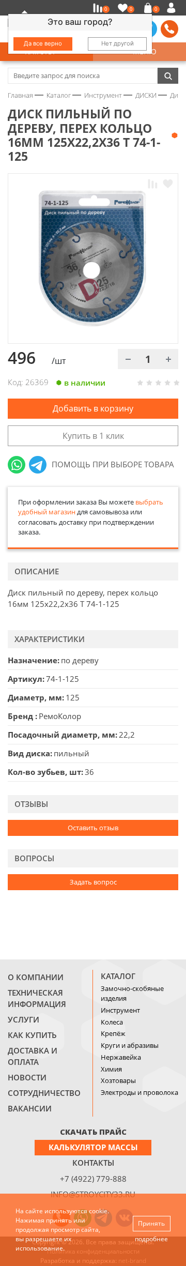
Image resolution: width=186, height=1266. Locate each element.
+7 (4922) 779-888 (93, 1178)
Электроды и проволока (139, 1092)
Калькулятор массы (93, 1147)
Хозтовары (118, 1080)
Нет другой (117, 43)
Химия (111, 1069)
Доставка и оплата (32, 1056)
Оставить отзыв (93, 827)
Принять (151, 1223)
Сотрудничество (44, 1093)
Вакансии (30, 1108)
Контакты (93, 1162)
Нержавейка (121, 1057)
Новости (27, 1077)
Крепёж (113, 1033)
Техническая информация (37, 998)
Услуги (23, 1019)
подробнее (151, 1238)
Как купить (32, 1035)
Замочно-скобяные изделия (132, 993)
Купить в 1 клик (93, 435)
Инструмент (120, 1010)
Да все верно (43, 43)
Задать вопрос (93, 882)
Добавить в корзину (93, 408)
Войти (173, 8)
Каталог (118, 976)
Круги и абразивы (130, 1045)
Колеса (112, 1022)
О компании (36, 977)
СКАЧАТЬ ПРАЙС (93, 1131)
